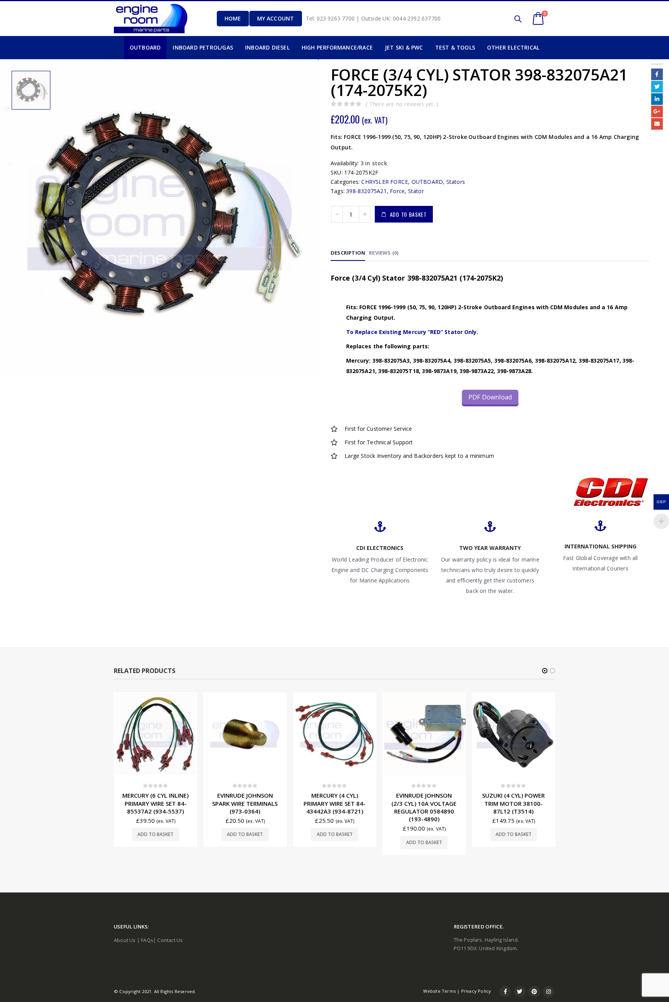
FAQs (147, 940)
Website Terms (439, 991)
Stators (455, 181)
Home (233, 18)
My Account (275, 18)
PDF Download (490, 397)
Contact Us (170, 940)
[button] (545, 670)
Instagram (548, 991)
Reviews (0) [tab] (383, 252)
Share (657, 64)
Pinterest (534, 991)
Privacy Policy (476, 991)
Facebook (657, 74)
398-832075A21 (366, 191)
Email (657, 124)
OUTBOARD (427, 181)
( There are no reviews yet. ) (402, 104)
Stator (416, 191)
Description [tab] (348, 252)
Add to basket (408, 214)
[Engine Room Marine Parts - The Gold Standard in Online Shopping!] (150, 18)
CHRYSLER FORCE (384, 181)
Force (397, 191)
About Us (125, 940)
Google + (657, 111)
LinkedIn (657, 99)
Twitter (657, 86)
